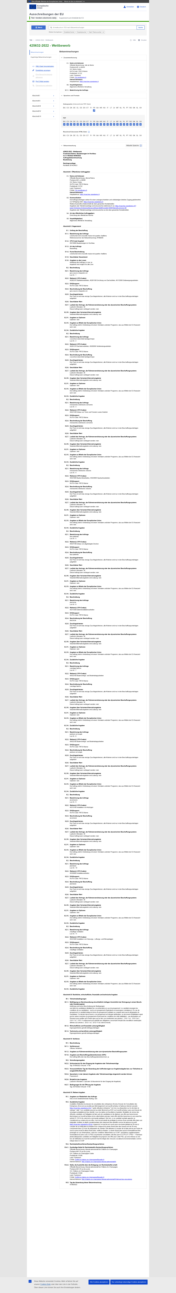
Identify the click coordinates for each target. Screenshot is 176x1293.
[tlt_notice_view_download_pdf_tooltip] (64, 124)
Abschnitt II (36, 101)
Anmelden (130, 7)
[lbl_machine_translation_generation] (89, 132)
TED (30, 40)
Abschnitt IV (36, 111)
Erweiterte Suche (69, 32)
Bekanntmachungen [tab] (37, 52)
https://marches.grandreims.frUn (80, 1108)
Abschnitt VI (36, 116)
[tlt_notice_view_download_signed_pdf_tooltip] (94, 110)
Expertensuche (81, 32)
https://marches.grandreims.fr (89, 81)
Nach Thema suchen (95, 32)
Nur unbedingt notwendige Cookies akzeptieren (129, 1282)
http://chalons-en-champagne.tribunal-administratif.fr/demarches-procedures (107, 1179)
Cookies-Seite (45, 1284)
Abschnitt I (36, 95)
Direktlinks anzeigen (43, 70)
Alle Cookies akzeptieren (99, 1282)
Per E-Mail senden (42, 81)
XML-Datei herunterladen (45, 66)
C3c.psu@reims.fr (80, 77)
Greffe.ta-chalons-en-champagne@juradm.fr (89, 1159)
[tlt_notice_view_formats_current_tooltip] (141, 146)
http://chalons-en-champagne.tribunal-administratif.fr (99, 1161)
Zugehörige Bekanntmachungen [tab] (41, 57)
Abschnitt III (36, 106)
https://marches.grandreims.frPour (81, 1124)
